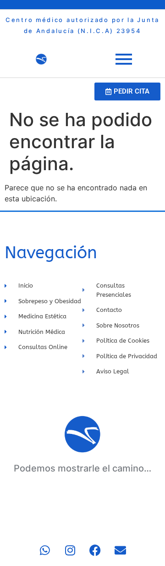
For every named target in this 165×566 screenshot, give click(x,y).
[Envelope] (120, 549)
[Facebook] (95, 549)
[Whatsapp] (44, 549)
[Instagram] (70, 549)
